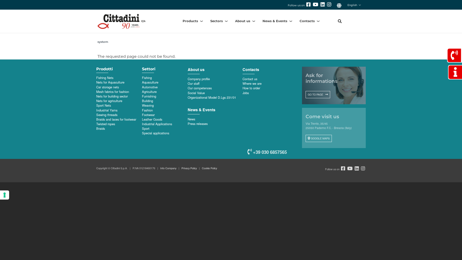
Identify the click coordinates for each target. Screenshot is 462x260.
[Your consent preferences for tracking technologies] (4, 195)
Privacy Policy (189, 168)
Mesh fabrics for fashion (112, 91)
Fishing (147, 77)
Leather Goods (152, 119)
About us (242, 21)
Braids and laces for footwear (116, 119)
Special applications (155, 133)
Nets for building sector (112, 96)
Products (190, 21)
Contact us (250, 79)
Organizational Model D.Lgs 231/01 (212, 97)
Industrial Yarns (106, 110)
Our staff (193, 83)
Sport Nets (103, 105)
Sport (145, 128)
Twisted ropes (105, 124)
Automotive (150, 87)
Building (147, 100)
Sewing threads (106, 114)
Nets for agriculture (109, 100)
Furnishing (149, 96)
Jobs (246, 93)
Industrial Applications (157, 124)
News (191, 119)
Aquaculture (150, 82)
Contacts (307, 21)
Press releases (198, 123)
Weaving (148, 105)
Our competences (200, 88)
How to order (251, 88)
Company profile (199, 79)
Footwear (148, 114)
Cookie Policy (209, 168)
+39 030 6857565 (269, 152)
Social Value (196, 93)
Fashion (147, 110)
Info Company (168, 168)
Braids (100, 128)
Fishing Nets (104, 77)
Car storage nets (107, 87)
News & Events (275, 21)
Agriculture (149, 91)
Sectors (216, 21)
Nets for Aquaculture (110, 82)
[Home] (130, 21)
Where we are (252, 83)
